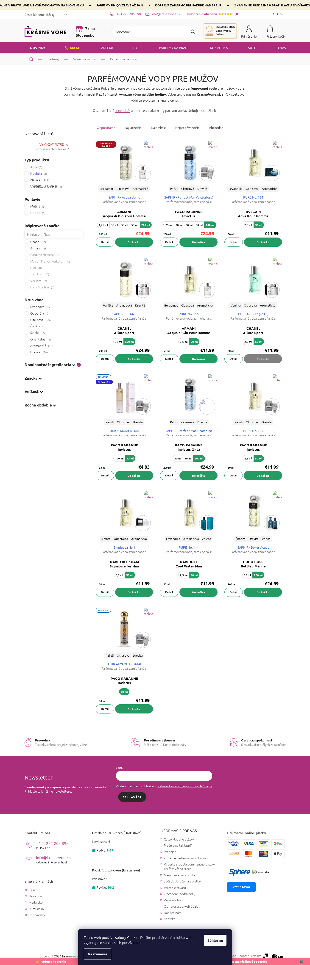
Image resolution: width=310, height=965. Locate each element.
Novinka (38, 173)
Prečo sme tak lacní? (178, 845)
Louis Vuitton (41, 287)
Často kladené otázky (40, 14)
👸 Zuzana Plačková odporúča (246, 961)
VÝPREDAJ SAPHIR (45, 186)
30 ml (114, 225)
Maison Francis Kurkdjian (49, 261)
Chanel (37, 241)
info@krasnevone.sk (54, 859)
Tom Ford (39, 274)
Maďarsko (36, 902)
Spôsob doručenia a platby (182, 881)
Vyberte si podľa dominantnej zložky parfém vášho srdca (189, 866)
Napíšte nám (173, 912)
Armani (37, 248)
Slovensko (36, 896)
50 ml (134, 225)
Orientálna (41, 339)
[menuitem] (35, 47)
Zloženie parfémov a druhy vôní (186, 858)
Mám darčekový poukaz (180, 875)
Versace (38, 280)
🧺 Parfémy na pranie (51, 961)
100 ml (119, 458)
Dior (35, 267)
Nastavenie (97, 953)
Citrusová (40, 319)
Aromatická (41, 345)
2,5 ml (248, 225)
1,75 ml (103, 225)
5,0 (211, 14)
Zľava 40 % (40, 179)
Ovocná (38, 313)
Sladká (38, 332)
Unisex (37, 212)
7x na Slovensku (85, 32)
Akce (35, 167)
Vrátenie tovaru (175, 887)
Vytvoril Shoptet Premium (244, 956)
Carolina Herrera (44, 254)
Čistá (36, 326)
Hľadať (192, 31)
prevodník (122, 110)
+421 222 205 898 (52, 845)
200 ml (145, 225)
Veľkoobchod (173, 900)
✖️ (301, 961)
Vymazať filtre (51, 144)
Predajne (170, 851)
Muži (36, 206)
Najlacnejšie (133, 127)
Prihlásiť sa (132, 797)
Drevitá (38, 352)
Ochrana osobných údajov (182, 906)
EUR (276, 14)
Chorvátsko (37, 915)
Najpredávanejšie (187, 127)
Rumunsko (36, 909)
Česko (33, 890)
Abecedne (216, 127)
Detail (105, 242)
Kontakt (169, 918)
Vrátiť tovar (241, 887)
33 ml (130, 458)
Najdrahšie (158, 127)
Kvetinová (40, 306)
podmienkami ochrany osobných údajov (184, 786)
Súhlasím (215, 940)
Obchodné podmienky (179, 893)
